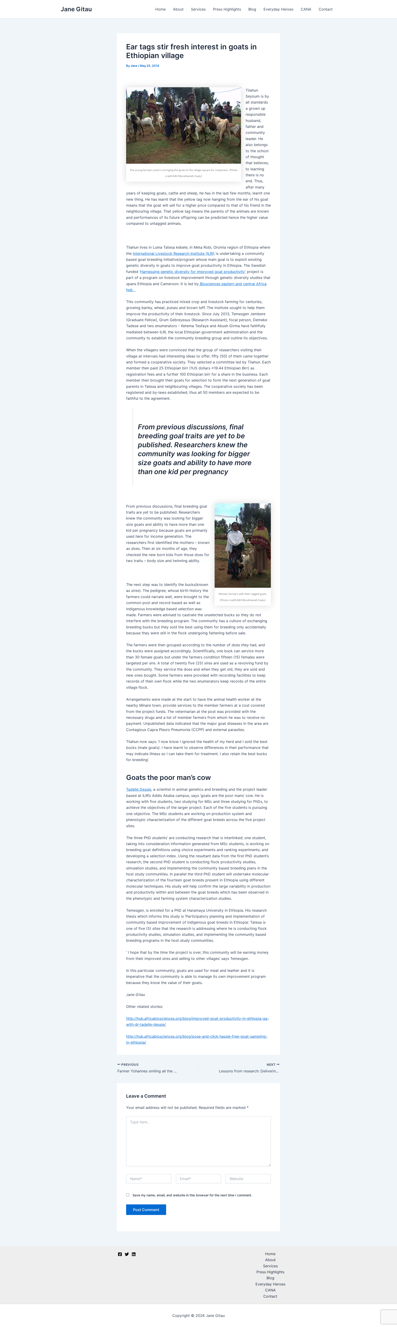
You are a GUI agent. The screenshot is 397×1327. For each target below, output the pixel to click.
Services (198, 9)
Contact (326, 9)
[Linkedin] (134, 1254)
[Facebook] (120, 1254)
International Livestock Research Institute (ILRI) (174, 253)
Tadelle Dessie (138, 789)
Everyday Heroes (278, 9)
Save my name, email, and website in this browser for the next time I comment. (192, 1195)
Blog (252, 9)
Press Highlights (227, 9)
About (178, 9)
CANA (306, 9)
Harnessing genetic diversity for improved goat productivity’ (193, 271)
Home (160, 9)
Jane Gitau (76, 9)
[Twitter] (127, 1254)
